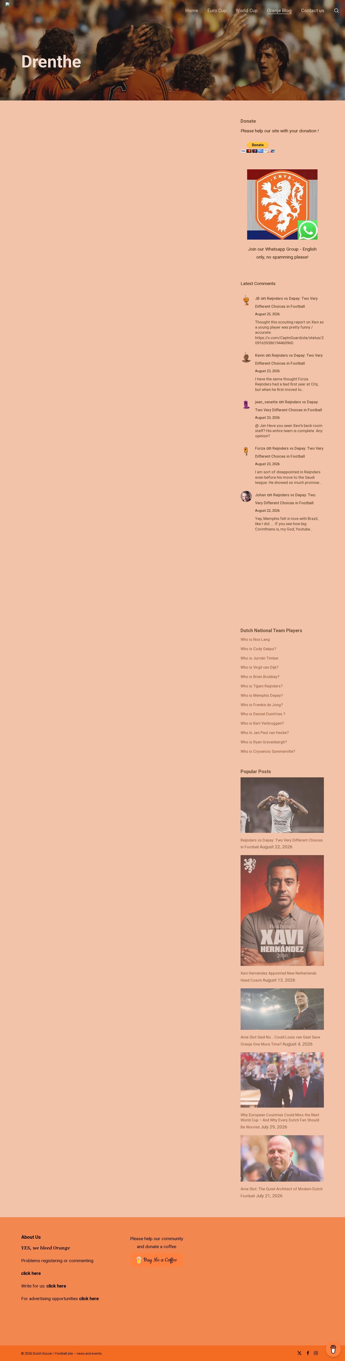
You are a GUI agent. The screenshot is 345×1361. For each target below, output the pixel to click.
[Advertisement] (276, 582)
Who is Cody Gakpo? (258, 649)
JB (257, 298)
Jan (48, 722)
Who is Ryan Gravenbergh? (264, 742)
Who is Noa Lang (255, 639)
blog (61, 722)
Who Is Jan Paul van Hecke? (265, 733)
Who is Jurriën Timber (260, 658)
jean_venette (266, 402)
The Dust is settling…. (87, 706)
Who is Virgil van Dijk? (259, 667)
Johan (260, 495)
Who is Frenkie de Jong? (262, 705)
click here (31, 1273)
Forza (260, 448)
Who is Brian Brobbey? (260, 677)
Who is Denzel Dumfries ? (263, 714)
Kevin (259, 355)
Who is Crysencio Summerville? (268, 751)
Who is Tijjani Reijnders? (262, 686)
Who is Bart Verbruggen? (262, 723)
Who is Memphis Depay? (262, 695)
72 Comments (86, 722)
